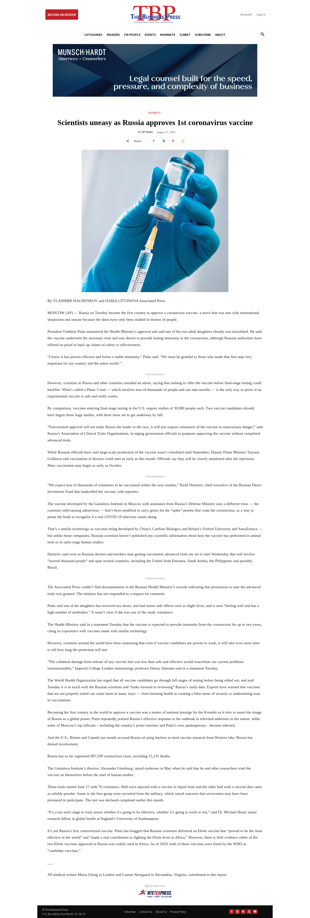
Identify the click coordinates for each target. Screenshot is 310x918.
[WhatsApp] (182, 141)
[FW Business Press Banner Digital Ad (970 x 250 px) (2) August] (155, 70)
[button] (261, 34)
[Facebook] (153, 141)
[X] (163, 141)
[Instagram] (237, 911)
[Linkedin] (243, 911)
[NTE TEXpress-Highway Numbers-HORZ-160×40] (155, 893)
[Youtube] (255, 911)
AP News (147, 131)
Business (154, 113)
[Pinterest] (173, 141)
